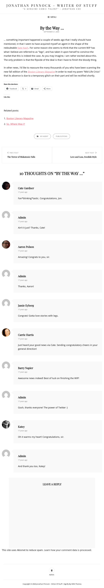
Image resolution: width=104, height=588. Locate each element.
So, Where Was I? (15, 124)
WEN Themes (76, 584)
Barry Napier (25, 368)
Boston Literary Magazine (41, 71)
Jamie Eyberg (26, 305)
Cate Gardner (26, 188)
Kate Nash (23, 47)
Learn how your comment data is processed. (68, 550)
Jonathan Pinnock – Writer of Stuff (52, 5)
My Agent (44, 136)
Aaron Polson (26, 246)
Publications (61, 136)
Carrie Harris (26, 334)
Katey (21, 426)
